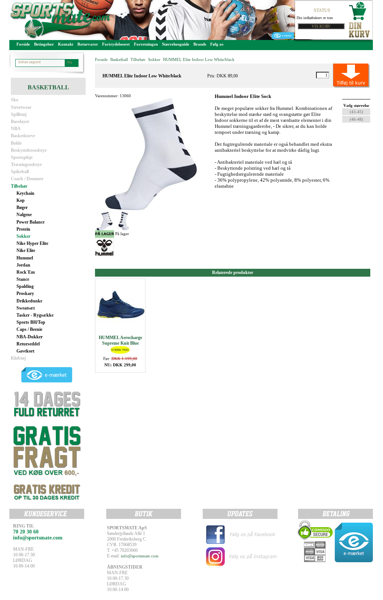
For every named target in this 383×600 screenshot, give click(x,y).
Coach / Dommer (27, 178)
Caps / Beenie (29, 329)
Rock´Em (25, 272)
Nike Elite (25, 250)
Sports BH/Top (30, 322)
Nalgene (24, 214)
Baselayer (20, 121)
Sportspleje (22, 157)
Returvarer (87, 44)
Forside (23, 44)
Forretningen (146, 44)
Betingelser (44, 44)
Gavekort (25, 351)
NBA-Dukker (29, 336)
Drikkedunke (29, 301)
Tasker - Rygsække (34, 315)
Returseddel (28, 344)
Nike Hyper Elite (32, 243)
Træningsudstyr (26, 164)
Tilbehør (19, 186)
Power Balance (30, 222)
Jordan (23, 265)
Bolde (16, 143)
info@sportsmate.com (140, 556)
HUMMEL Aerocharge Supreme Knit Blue (120, 340)
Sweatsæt (25, 308)
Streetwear (21, 107)
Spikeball (20, 171)
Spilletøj (19, 114)
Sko (14, 99)
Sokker (23, 236)
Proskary (25, 293)
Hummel (24, 258)
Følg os (216, 44)
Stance (22, 279)
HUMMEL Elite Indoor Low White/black (199, 59)
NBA (16, 128)
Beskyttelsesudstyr (29, 150)
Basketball (119, 59)
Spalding (25, 286)
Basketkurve (23, 135)
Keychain (25, 193)
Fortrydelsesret (116, 44)
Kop (20, 200)
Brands (199, 44)
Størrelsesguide (175, 44)
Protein (23, 229)
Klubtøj (18, 358)
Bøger (22, 207)
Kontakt (65, 44)
